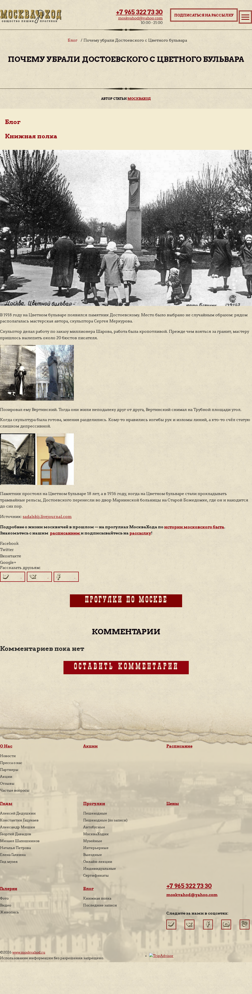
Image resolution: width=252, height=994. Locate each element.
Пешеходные (95, 813)
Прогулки (94, 803)
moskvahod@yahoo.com (140, 18)
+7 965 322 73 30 (139, 12)
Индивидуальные (99, 868)
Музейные (92, 841)
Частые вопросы (15, 790)
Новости (8, 756)
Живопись (9, 912)
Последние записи (100, 905)
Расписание (179, 746)
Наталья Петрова (15, 848)
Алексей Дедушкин (18, 813)
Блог (72, 40)
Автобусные (94, 827)
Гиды (6, 803)
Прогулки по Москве (126, 600)
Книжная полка (31, 136)
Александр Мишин (17, 827)
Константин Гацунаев (19, 820)
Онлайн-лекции (97, 862)
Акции (6, 777)
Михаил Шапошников (20, 841)
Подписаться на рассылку (204, 15)
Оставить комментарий (126, 667)
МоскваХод (139, 99)
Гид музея (9, 862)
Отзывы (7, 783)
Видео (5, 905)
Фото (4, 898)
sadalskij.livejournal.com (47, 516)
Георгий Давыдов (15, 834)
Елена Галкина (13, 855)
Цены (172, 803)
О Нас (6, 746)
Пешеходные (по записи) (105, 820)
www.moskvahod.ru (28, 952)
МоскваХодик (96, 834)
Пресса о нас (11, 763)
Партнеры (9, 770)
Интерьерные (96, 848)
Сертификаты (96, 875)
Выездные (92, 855)
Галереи (8, 888)
